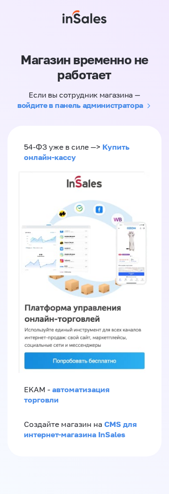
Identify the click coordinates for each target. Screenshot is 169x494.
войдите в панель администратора (80, 105)
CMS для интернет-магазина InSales (80, 429)
